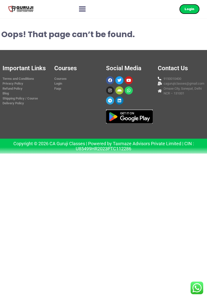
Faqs (57, 88)
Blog (6, 93)
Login (189, 9)
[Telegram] (110, 100)
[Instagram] (110, 90)
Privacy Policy (13, 83)
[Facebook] (110, 80)
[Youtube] (129, 80)
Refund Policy (12, 88)
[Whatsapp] (129, 90)
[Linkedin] (119, 100)
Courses (60, 79)
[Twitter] (119, 80)
